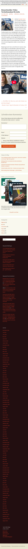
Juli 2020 (4, 408)
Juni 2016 (4, 480)
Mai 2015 (4, 503)
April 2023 (5, 349)
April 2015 (5, 506)
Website (3, 138)
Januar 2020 (5, 417)
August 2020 (5, 406)
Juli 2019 (4, 429)
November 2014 (6, 514)
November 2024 (6, 330)
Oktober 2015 (5, 493)
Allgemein (3, 222)
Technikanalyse (4, 15)
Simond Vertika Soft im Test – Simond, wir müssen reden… (13, 168)
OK (26, 4)
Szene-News (3, 226)
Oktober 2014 (5, 516)
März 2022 (5, 376)
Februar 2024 (5, 341)
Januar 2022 (5, 381)
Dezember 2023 (6, 345)
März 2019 (5, 436)
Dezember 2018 (6, 442)
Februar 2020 (5, 415)
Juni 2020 (4, 410)
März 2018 (5, 461)
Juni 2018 (4, 455)
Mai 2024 (4, 336)
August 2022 (5, 366)
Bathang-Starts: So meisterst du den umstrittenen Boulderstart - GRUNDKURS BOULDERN (9, 280)
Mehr (23, 4)
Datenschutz (5, 532)
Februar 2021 (5, 396)
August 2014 (5, 520)
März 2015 (5, 508)
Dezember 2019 (6, 419)
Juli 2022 (4, 368)
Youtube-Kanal (22, 19)
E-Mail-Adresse (5, 135)
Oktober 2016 (5, 474)
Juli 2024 (4, 332)
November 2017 (6, 470)
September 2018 (6, 448)
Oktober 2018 (5, 446)
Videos (11, 14)
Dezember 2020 (6, 400)
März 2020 (5, 412)
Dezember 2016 (6, 472)
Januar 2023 (5, 355)
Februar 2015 (5, 510)
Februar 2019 (5, 438)
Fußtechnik (22, 14)
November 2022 (6, 360)
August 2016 (5, 476)
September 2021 (6, 389)
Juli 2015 (4, 499)
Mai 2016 (4, 482)
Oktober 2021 (5, 387)
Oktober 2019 (5, 423)
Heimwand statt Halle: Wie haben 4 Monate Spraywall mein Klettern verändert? (9, 261)
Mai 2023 (4, 347)
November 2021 (6, 385)
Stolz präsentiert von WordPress (18, 546)
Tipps (2, 228)
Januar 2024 (5, 343)
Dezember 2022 (6, 357)
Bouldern (17, 14)
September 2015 (6, 495)
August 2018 (5, 451)
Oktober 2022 (5, 362)
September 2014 (6, 518)
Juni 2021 (4, 391)
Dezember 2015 (6, 489)
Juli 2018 (4, 453)
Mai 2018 (4, 457)
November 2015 (6, 491)
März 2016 (5, 484)
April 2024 (5, 338)
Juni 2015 (4, 501)
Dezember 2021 (6, 383)
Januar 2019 (5, 440)
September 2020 (6, 404)
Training (2, 230)
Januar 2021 (5, 398)
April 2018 (5, 459)
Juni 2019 (4, 431)
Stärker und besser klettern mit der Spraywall (9, 300)
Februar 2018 (5, 463)
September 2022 (6, 364)
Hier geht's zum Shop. (14, 212)
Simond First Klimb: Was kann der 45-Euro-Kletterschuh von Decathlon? (9, 284)
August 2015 (5, 497)
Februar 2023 (5, 353)
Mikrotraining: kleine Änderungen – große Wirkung (11, 170)
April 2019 (5, 434)
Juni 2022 (4, 370)
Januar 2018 (5, 465)
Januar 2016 (5, 487)
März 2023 (5, 351)
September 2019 (6, 425)
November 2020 (6, 402)
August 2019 (5, 427)
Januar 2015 (5, 512)
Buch (2, 224)
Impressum (5, 531)
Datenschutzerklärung (5, 546)
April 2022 (5, 374)
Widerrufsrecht (6, 533)
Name (3, 132)
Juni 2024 (4, 334)
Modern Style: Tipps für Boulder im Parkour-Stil (14, 106)
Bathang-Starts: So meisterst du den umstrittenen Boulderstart (9, 256)
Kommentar (4, 123)
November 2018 (6, 444)
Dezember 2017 (6, 467)
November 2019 (6, 421)
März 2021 (5, 393)
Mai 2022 (4, 372)
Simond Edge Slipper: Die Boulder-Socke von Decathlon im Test (9, 320)
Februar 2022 (5, 379)
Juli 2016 (4, 478)
